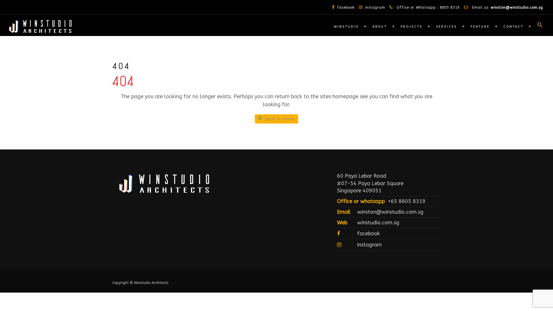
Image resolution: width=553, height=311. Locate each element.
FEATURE (480, 27)
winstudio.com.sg (378, 222)
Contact (513, 27)
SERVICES (446, 27)
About (379, 27)
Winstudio (346, 27)
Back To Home (280, 119)
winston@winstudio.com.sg (517, 7)
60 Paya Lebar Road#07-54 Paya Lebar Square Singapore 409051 (370, 183)
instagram (375, 7)
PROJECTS (411, 27)
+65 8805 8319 (406, 201)
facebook (346, 7)
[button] (537, 26)
